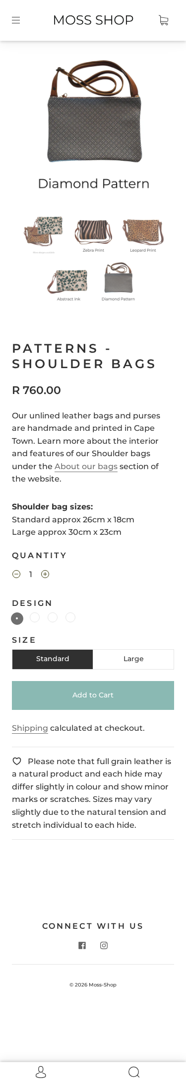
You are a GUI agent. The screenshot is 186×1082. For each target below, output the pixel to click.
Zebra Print (70, 617)
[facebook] (82, 945)
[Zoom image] (93, 130)
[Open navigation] (23, 20)
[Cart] (163, 20)
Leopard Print (53, 617)
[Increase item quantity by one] (45, 576)
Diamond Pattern (17, 618)
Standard (52, 658)
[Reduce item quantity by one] (16, 576)
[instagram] (104, 945)
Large (134, 658)
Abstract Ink (35, 617)
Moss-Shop (103, 985)
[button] (33, 130)
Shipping (30, 728)
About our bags (86, 466)
